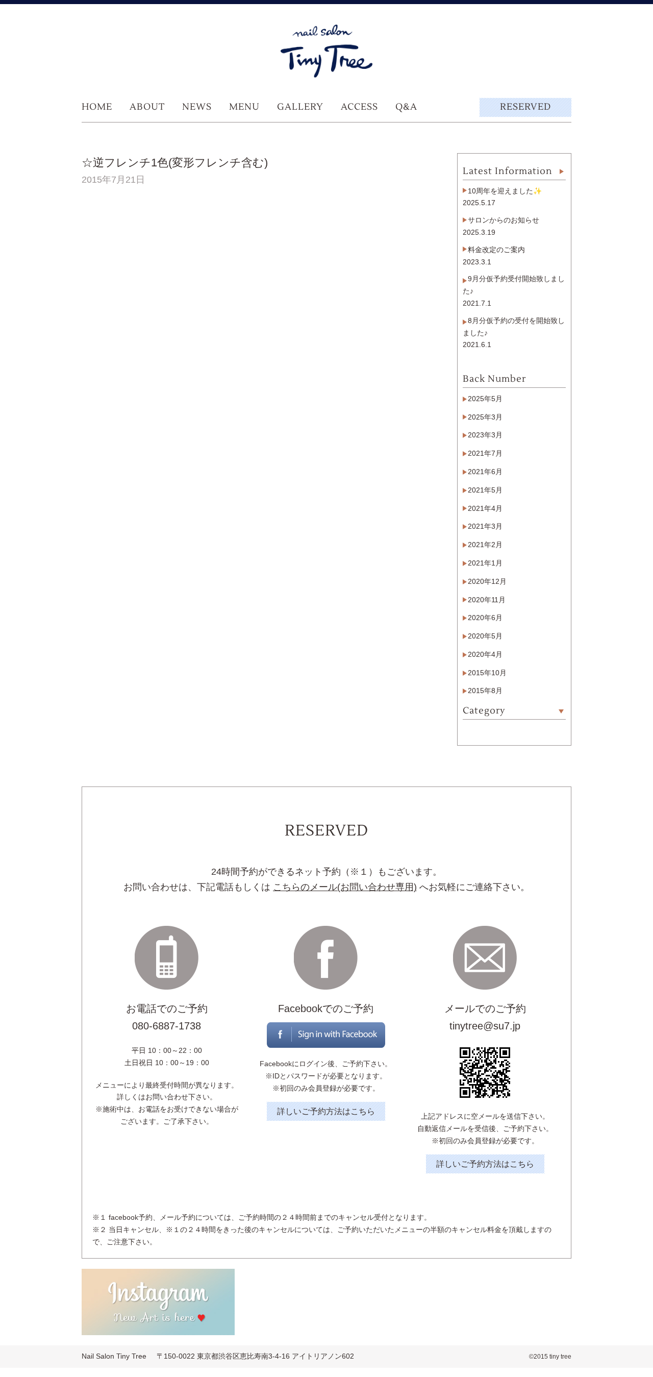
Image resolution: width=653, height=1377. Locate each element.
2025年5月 (485, 399)
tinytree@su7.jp (484, 1025)
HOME (97, 107)
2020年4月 (485, 654)
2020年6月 (485, 617)
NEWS (197, 107)
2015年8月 (485, 690)
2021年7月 (485, 453)
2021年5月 (485, 490)
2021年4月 (485, 508)
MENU (244, 107)
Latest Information (507, 171)
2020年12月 (487, 581)
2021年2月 (485, 544)
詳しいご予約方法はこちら (326, 1111)
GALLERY (300, 107)
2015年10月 (487, 673)
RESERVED (525, 107)
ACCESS (359, 107)
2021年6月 (485, 472)
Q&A (406, 107)
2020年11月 (487, 600)
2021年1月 (485, 563)
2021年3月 (485, 526)
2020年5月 (485, 636)
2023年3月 (485, 435)
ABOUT (147, 107)
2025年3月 (485, 417)
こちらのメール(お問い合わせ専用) (345, 887)
